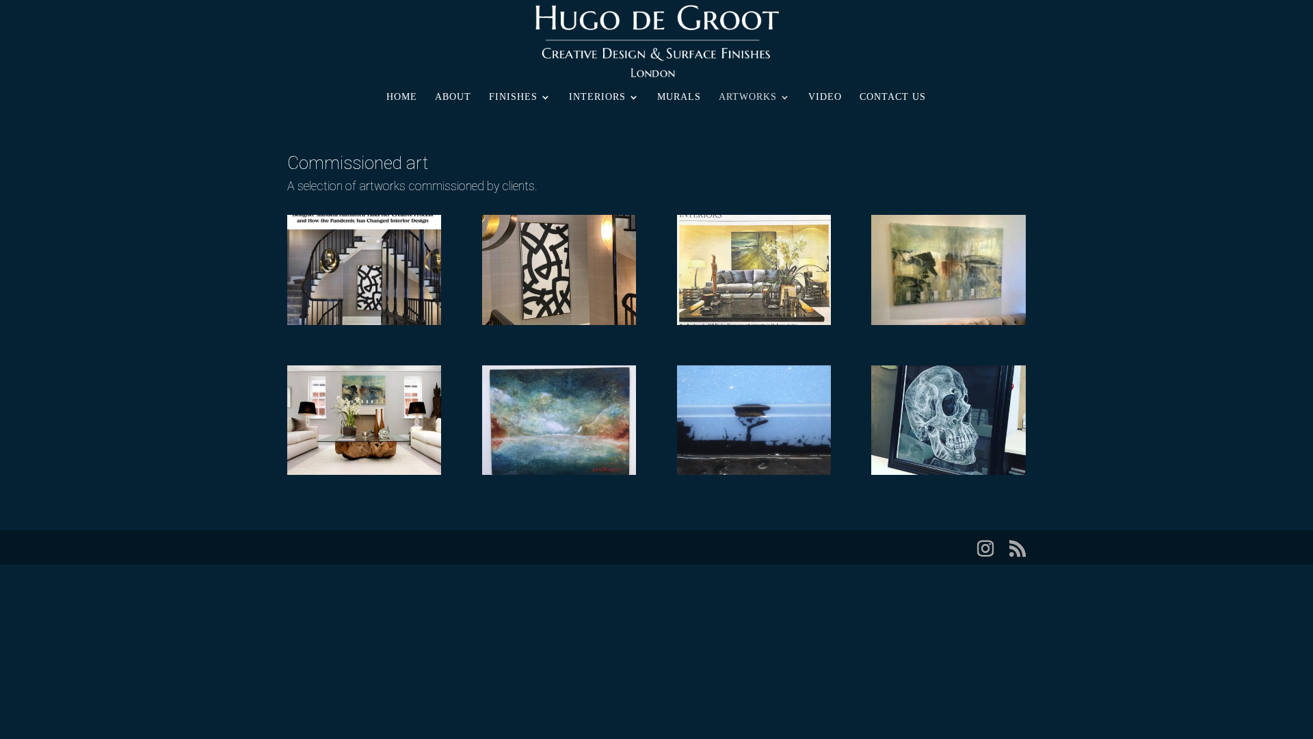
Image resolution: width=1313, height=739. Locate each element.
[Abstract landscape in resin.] (754, 471)
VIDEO (825, 97)
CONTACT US (893, 97)
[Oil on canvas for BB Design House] (364, 471)
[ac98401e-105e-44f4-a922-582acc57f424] (364, 321)
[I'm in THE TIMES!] (754, 321)
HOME (401, 97)
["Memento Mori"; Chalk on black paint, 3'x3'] (948, 471)
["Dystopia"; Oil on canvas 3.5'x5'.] (948, 321)
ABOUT (453, 97)
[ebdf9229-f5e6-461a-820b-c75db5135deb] (559, 321)
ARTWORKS (748, 97)
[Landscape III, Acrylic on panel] (559, 471)
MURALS (679, 97)
